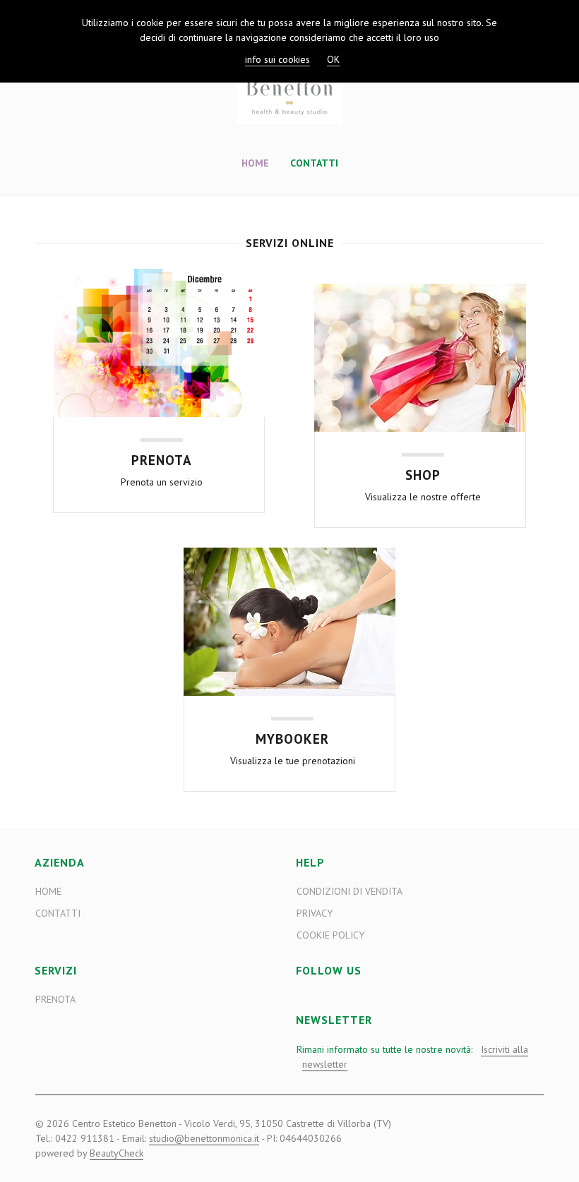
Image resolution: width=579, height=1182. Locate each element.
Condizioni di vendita (349, 891)
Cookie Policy (330, 935)
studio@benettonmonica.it (204, 1138)
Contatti (314, 163)
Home (255, 163)
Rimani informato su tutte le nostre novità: (412, 1057)
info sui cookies (277, 59)
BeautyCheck (116, 1153)
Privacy (315, 913)
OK (333, 59)
